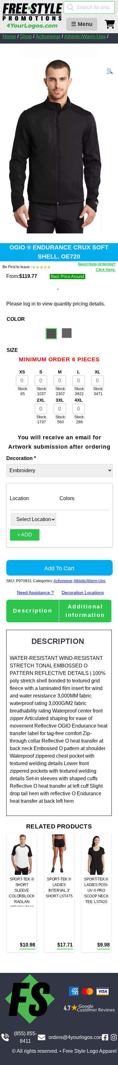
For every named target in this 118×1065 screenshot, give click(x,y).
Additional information (85, 610)
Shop (26, 36)
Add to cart (59, 568)
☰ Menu (82, 24)
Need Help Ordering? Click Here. (96, 267)
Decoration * (21, 458)
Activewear (48, 36)
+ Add (24, 534)
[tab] (32, 611)
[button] (110, 71)
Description (32, 611)
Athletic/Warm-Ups (85, 36)
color (16, 319)
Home (9, 36)
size (12, 350)
